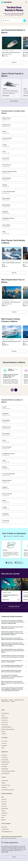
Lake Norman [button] (4, 813)
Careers (3, 715)
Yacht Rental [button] (4, 766)
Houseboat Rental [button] (5, 762)
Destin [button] (3, 817)
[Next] (15, 390)
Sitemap (3, 731)
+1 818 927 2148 (5, 829)
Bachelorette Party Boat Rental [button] (8, 771)
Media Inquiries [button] (5, 717)
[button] (11, 43)
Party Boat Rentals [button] (5, 773)
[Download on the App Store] (9, 562)
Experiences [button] (5, 751)
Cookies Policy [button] (5, 724)
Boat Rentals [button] (4, 755)
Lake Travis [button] (4, 806)
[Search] (24, 20)
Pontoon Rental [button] (5, 764)
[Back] (12, 390)
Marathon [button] (4, 819)
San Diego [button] (4, 803)
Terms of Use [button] (13, 847)
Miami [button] (3, 797)
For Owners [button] (4, 743)
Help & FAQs (4, 827)
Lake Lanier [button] (4, 799)
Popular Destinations (7, 793)
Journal (3, 777)
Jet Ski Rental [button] (4, 757)
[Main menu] (26, 2)
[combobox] (12, 20)
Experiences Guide (6, 785)
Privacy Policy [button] (4, 852)
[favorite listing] (20, 50)
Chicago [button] (3, 810)
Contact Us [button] (4, 733)
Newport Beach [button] (5, 808)
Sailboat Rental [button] (5, 768)
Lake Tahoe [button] (4, 801)
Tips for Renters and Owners (8, 789)
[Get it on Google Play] (19, 562)
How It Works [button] (4, 741)
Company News (5, 780)
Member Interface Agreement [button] (8, 729)
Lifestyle (3, 782)
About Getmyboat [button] (5, 713)
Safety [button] (3, 747)
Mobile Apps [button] (4, 745)
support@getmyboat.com (7, 831)
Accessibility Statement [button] (6, 727)
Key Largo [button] (4, 815)
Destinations (4, 787)
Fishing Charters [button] (5, 759)
